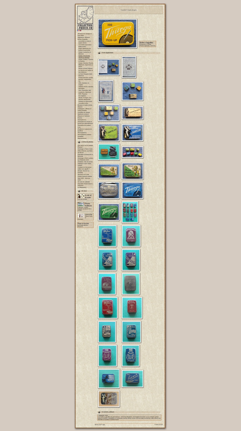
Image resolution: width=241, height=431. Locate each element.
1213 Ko (152, 45)
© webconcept (159, 424)
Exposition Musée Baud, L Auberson (85, 184)
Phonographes (82, 132)
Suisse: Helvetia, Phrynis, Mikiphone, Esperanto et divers (86, 64)
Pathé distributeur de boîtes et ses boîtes (85, 49)
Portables (80, 136)
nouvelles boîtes (83, 103)
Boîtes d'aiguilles (83, 39)
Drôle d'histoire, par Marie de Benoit (85, 151)
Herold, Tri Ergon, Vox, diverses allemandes (85, 98)
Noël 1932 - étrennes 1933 (84, 179)
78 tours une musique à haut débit (85, 34)
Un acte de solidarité (84, 182)
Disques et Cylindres (84, 116)
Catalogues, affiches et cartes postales (84, 109)
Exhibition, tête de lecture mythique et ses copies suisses (85, 163)
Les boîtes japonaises (85, 44)
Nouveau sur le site (83, 174)
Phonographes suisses (84, 134)
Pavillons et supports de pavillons (85, 129)
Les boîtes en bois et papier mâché (85, 42)
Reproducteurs (82, 138)
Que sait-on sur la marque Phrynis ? (85, 146)
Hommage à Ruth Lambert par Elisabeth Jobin (85, 159)
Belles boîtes (82, 46)
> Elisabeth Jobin (103, 415)
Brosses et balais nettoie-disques (85, 105)
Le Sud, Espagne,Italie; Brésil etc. (85, 74)
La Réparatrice (82, 187)
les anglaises (82, 95)
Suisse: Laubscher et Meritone (85, 53)
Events (80, 118)
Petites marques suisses (85, 176)
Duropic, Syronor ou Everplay (83, 171)
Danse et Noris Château (86, 68)
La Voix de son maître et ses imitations (86, 71)
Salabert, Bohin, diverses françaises (86, 87)
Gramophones (82, 119)
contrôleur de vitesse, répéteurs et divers (84, 113)
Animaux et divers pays (85, 101)
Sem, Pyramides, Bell (85, 90)
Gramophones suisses (84, 125)
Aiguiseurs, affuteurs (84, 37)
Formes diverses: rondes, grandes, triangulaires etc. (86, 79)
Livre (79, 127)
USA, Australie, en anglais (84, 83)
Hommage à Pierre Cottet (85, 149)
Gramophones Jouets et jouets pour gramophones (85, 122)
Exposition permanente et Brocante (85, 155)
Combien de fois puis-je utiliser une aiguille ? (84, 168)
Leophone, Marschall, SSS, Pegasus (85, 93)
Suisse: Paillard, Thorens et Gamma (86, 60)
